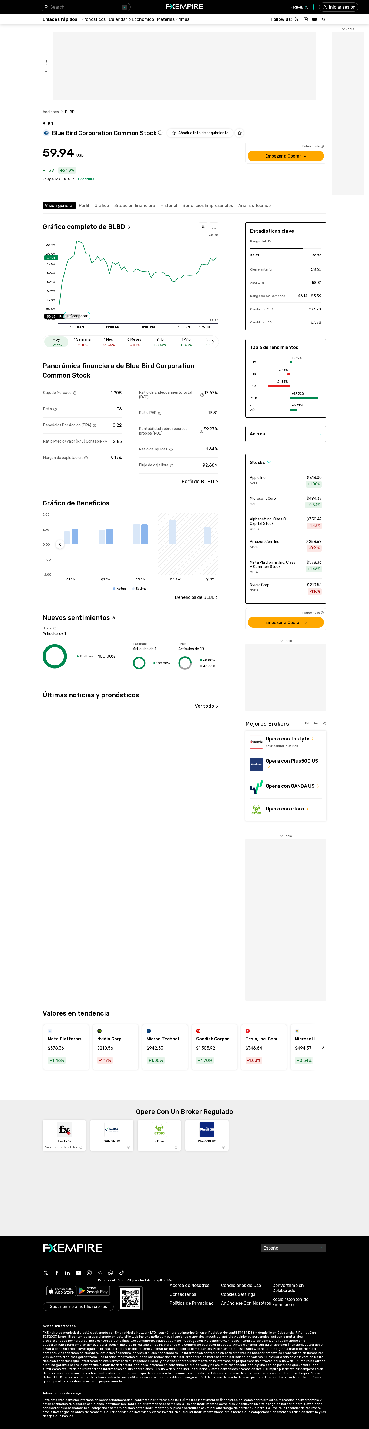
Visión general (59, 205)
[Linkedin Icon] (67, 1273)
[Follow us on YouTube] (314, 19)
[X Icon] (46, 1273)
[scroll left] (317, 1047)
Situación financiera (134, 205)
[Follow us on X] (297, 19)
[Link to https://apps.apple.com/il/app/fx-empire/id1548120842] (61, 1291)
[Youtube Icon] (78, 1273)
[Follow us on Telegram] (323, 19)
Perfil (84, 205)
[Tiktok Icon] (121, 1273)
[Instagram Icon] (89, 1273)
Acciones (51, 112)
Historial (168, 205)
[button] (10, 7)
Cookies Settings (238, 1294)
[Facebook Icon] (56, 1273)
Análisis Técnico (254, 205)
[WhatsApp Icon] (111, 1273)
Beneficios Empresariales (208, 205)
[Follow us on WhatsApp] (306, 19)
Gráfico (102, 205)
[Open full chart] (214, 226)
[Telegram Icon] (100, 1273)
